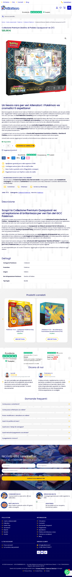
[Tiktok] (45, 552)
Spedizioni (42, 530)
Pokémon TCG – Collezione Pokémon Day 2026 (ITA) (20, 330)
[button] (65, 38)
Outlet (6, 534)
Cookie (48, 571)
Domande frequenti (45, 525)
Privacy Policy (40, 568)
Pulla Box (6, 523)
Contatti (42, 523)
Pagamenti (42, 528)
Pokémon (19, 22)
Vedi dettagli (20, 339)
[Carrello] (64, 8)
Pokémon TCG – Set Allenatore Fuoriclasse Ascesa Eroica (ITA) (52, 330)
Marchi (6, 530)
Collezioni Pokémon (29, 22)
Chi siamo (42, 521)
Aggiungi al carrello (24, 146)
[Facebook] (42, 552)
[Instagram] (38, 552)
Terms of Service (51, 568)
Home (3, 22)
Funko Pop (7, 525)
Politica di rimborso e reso (47, 532)
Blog (40, 536)
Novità (6, 532)
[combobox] (36, 16)
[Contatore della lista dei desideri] (61, 8)
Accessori (7, 528)
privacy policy (20, 474)
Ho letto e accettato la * (13, 474)
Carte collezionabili (11, 22)
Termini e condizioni (45, 534)
